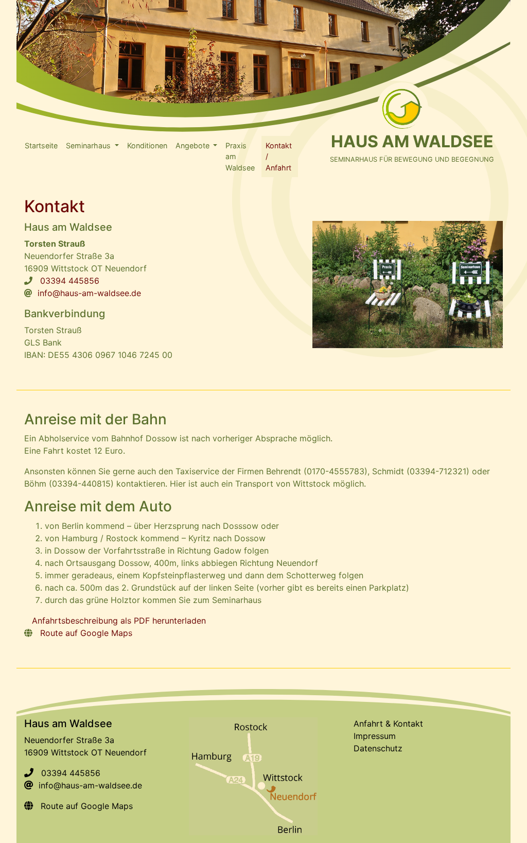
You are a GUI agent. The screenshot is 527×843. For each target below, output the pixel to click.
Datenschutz (378, 748)
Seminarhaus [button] (89, 145)
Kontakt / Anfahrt (279, 156)
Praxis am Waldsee (240, 156)
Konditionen (147, 145)
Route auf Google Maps (86, 633)
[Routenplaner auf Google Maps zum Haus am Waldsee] (253, 775)
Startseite (41, 145)
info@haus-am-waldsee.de (89, 293)
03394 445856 (69, 281)
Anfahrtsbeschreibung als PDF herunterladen (119, 620)
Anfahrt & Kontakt (388, 723)
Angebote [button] (193, 145)
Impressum (375, 736)
